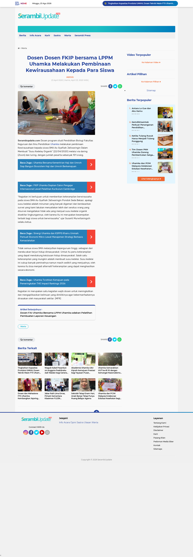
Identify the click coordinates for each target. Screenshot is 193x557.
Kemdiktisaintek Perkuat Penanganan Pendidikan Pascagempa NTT (142, 125)
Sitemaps (157, 449)
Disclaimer (158, 430)
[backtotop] (96, 412)
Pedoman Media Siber (163, 441)
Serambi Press (82, 35)
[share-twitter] (115, 86)
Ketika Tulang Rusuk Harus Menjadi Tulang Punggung (143, 138)
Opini (73, 422)
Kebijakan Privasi (161, 426)
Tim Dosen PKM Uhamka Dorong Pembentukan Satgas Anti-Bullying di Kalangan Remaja (143, 152)
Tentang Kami (159, 423)
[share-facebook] (110, 86)
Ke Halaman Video (150, 62)
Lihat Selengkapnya (150, 179)
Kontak (156, 445)
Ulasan (87, 422)
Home (24, 3)
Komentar (28, 86)
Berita (22, 35)
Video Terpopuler (139, 55)
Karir (47, 35)
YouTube (44, 436)
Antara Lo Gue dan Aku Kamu (141, 109)
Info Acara (35, 35)
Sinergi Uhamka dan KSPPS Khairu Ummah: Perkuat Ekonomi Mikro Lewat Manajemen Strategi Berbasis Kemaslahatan (51, 237)
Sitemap (151, 90)
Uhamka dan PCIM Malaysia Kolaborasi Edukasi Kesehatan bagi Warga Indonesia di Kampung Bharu (143, 166)
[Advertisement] (90, 508)
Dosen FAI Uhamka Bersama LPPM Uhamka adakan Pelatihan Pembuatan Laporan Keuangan (56, 314)
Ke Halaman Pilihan (150, 82)
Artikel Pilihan (137, 74)
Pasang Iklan (159, 438)
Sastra (57, 35)
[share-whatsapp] (120, 86)
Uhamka (55, 144)
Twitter (38, 436)
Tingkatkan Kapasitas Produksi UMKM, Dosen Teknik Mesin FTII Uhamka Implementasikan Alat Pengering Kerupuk (141, 3)
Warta (67, 35)
